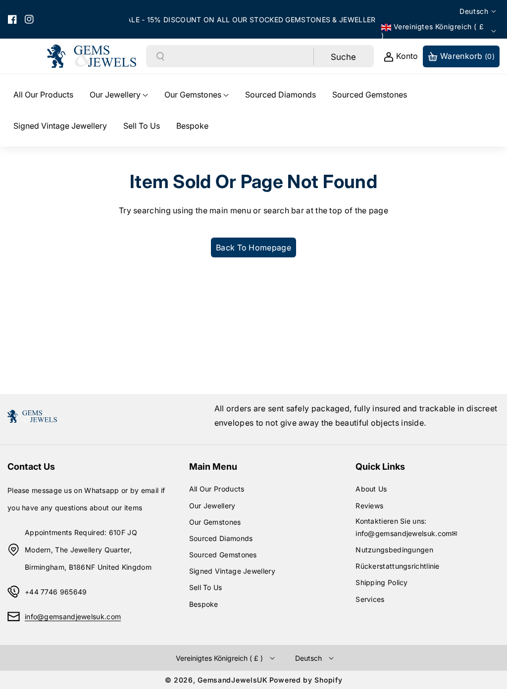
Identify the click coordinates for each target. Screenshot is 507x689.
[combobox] (239, 56)
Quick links (380, 466)
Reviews (369, 505)
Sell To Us (205, 587)
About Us (371, 489)
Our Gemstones (215, 522)
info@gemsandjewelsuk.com (73, 616)
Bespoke (203, 604)
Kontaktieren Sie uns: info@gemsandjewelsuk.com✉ (406, 527)
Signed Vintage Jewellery (232, 571)
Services (369, 599)
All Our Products (217, 489)
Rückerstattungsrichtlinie (397, 566)
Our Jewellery (212, 505)
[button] (119, 95)
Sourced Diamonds (221, 538)
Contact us (31, 466)
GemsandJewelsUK (233, 680)
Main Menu (213, 466)
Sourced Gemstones (223, 554)
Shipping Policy (381, 582)
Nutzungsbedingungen (394, 549)
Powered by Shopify (306, 680)
